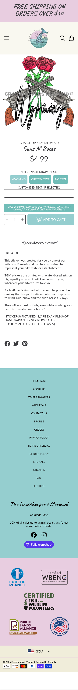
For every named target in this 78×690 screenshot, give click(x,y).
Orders (39, 429)
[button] (6, 38)
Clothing (39, 485)
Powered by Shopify (46, 662)
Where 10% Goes (39, 397)
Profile (39, 421)
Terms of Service (39, 445)
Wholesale (39, 405)
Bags (39, 478)
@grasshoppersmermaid (39, 242)
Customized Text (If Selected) (39, 187)
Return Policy (39, 453)
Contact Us (39, 413)
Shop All (39, 461)
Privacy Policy (39, 437)
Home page (39, 381)
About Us (39, 389)
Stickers (39, 469)
